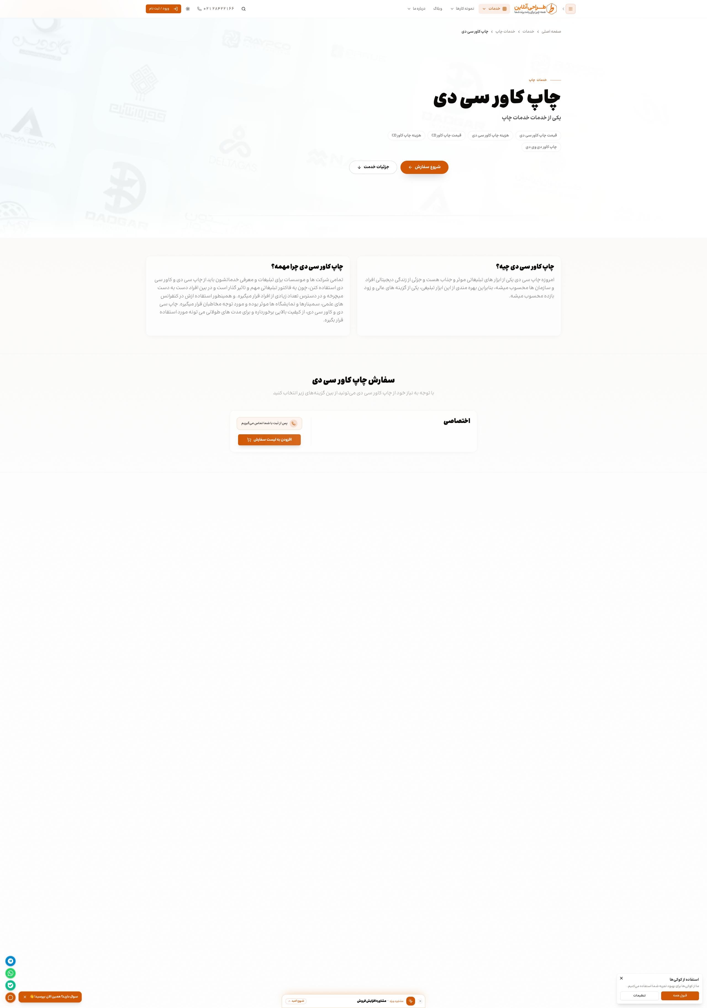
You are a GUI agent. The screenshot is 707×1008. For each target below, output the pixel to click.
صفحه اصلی (551, 32)
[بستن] (621, 978)
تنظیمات (639, 995)
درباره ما (419, 9)
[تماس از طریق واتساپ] (10, 973)
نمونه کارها (465, 9)
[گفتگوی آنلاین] (10, 997)
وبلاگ (437, 9)
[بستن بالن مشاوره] (420, 1001)
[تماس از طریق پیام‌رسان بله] (10, 985)
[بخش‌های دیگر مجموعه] (571, 9)
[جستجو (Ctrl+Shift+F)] (244, 9)
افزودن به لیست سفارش (273, 440)
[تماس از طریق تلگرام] (10, 961)
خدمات (528, 32)
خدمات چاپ (505, 32)
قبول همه (680, 995)
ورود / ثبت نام (159, 8)
